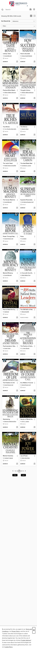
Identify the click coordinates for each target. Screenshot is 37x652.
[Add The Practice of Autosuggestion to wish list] (34, 354)
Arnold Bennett (8, 56)
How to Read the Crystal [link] (9, 309)
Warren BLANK (25, 311)
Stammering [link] (6, 419)
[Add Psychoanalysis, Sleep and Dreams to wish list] (17, 354)
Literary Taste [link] (7, 54)
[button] (31, 16)
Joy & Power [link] (24, 456)
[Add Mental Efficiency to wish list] (17, 281)
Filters (4, 26)
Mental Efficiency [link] (8, 273)
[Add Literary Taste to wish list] (17, 62)
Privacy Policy (16, 631)
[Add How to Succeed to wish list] (34, 62)
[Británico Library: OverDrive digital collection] (18, 4)
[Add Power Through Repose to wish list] (17, 244)
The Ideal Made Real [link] (26, 163)
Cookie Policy (8, 647)
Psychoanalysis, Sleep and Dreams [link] (9, 346)
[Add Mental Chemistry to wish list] (17, 464)
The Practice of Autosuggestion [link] (27, 346)
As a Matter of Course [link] (26, 383)
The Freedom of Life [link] (9, 383)
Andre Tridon (7, 348)
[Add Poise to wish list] (34, 244)
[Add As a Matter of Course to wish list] (34, 391)
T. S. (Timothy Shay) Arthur (10, 129)
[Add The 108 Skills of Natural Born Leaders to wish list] (34, 318)
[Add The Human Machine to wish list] (17, 208)
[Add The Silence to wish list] (34, 135)
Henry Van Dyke (26, 458)
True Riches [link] (6, 127)
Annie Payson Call (8, 238)
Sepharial (6, 311)
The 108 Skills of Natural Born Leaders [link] (27, 309)
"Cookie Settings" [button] (26, 640)
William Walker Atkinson (10, 92)
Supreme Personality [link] (26, 200)
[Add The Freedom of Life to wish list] (17, 391)
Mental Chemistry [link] (8, 456)
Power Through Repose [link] (9, 236)
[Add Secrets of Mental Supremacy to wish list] (34, 427)
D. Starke (24, 238)
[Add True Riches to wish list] (17, 135)
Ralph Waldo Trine (26, 275)
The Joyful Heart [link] (8, 163)
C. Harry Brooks (25, 348)
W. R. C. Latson (25, 421)
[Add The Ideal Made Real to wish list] (34, 171)
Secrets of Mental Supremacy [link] (27, 419)
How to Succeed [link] (25, 54)
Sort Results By (5, 21)
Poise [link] (22, 236)
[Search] (2, 9)
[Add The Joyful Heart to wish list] (17, 171)
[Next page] (25, 471)
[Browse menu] (34, 9)
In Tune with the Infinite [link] (27, 273)
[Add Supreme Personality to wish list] (34, 208)
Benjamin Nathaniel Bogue (10, 421)
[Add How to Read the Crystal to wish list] (17, 318)
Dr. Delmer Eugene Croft (27, 202)
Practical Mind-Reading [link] (9, 90)
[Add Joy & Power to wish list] (34, 464)
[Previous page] (13, 471)
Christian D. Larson (26, 165)
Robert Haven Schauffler (10, 165)
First (15, 475)
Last (23, 475)
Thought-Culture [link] (25, 90)
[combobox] (15, 9)
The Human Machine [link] (9, 200)
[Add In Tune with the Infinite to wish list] (34, 281)
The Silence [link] (23, 127)
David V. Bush (25, 129)
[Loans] (30, 10)
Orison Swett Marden (27, 56)
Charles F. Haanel (8, 458)
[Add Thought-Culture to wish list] (34, 98)
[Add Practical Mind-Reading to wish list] (17, 98)
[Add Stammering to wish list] (17, 427)
